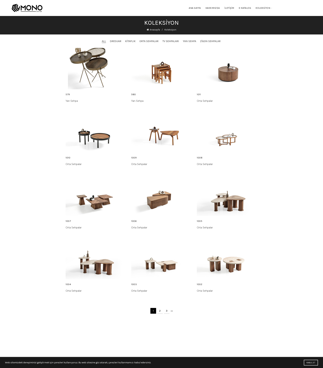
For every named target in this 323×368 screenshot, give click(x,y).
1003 (134, 284)
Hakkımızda (212, 8)
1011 (199, 94)
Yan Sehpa (189, 41)
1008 (199, 157)
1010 (68, 157)
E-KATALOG (245, 8)
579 (68, 94)
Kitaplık (130, 41)
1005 (199, 221)
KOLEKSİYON (263, 8)
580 (133, 94)
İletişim (229, 8)
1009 (134, 157)
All (104, 41)
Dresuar (115, 41)
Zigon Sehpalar (210, 41)
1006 (134, 221)
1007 (68, 221)
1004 (68, 284)
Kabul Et (311, 362)
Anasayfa (155, 29)
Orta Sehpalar (148, 41)
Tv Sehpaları (170, 41)
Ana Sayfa (195, 8)
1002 (199, 284)
